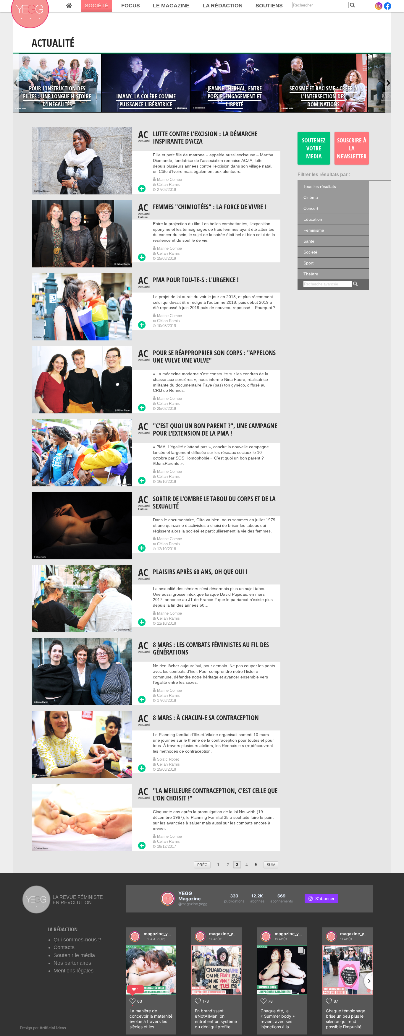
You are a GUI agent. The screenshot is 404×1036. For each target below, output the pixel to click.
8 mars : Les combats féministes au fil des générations (211, 648)
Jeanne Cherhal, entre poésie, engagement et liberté (235, 96)
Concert (310, 208)
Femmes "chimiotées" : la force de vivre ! (209, 206)
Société (96, 6)
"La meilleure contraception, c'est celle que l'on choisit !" (215, 794)
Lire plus (142, 188)
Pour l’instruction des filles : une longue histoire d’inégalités (57, 96)
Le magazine (171, 6)
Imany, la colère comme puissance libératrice (146, 100)
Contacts (64, 947)
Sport (308, 263)
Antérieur (16, 83)
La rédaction (223, 6)
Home (69, 6)
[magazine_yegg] (135, 936)
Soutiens (269, 6)
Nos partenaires (72, 963)
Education (312, 219)
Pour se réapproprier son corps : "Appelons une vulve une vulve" (214, 356)
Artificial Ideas (53, 1028)
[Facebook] (387, 6)
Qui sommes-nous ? (77, 940)
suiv (271, 865)
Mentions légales (73, 971)
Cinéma (310, 197)
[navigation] (149, 6)
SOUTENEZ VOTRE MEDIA (314, 148)
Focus (130, 6)
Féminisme (313, 230)
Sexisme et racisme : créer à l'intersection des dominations (323, 96)
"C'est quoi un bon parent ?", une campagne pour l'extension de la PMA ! (215, 429)
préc (202, 865)
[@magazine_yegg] (168, 899)
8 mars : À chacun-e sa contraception (206, 717)
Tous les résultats (319, 186)
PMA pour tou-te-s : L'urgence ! (196, 279)
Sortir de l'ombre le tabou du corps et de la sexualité (214, 502)
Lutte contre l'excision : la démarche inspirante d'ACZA (205, 137)
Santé (308, 241)
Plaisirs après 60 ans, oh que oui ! (200, 571)
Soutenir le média (74, 955)
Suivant (388, 83)
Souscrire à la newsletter (351, 148)
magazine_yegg (159, 933)
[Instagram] (378, 6)
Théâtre (310, 274)
